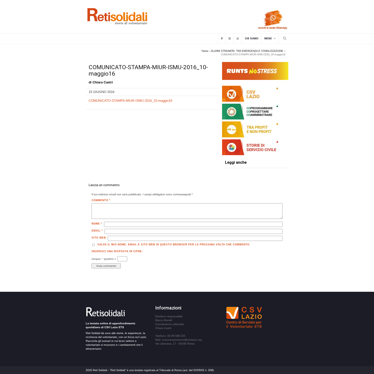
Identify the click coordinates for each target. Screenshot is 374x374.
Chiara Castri (103, 82)
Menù (268, 38)
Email (97, 230)
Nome (97, 223)
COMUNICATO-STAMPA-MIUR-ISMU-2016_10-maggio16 (130, 101)
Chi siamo (251, 38)
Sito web (99, 237)
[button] (284, 39)
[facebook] (221, 38)
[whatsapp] (238, 38)
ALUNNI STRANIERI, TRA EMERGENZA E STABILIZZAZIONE (247, 51)
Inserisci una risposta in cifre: (117, 251)
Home (205, 51)
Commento (101, 200)
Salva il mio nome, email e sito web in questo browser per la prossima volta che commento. (173, 244)
